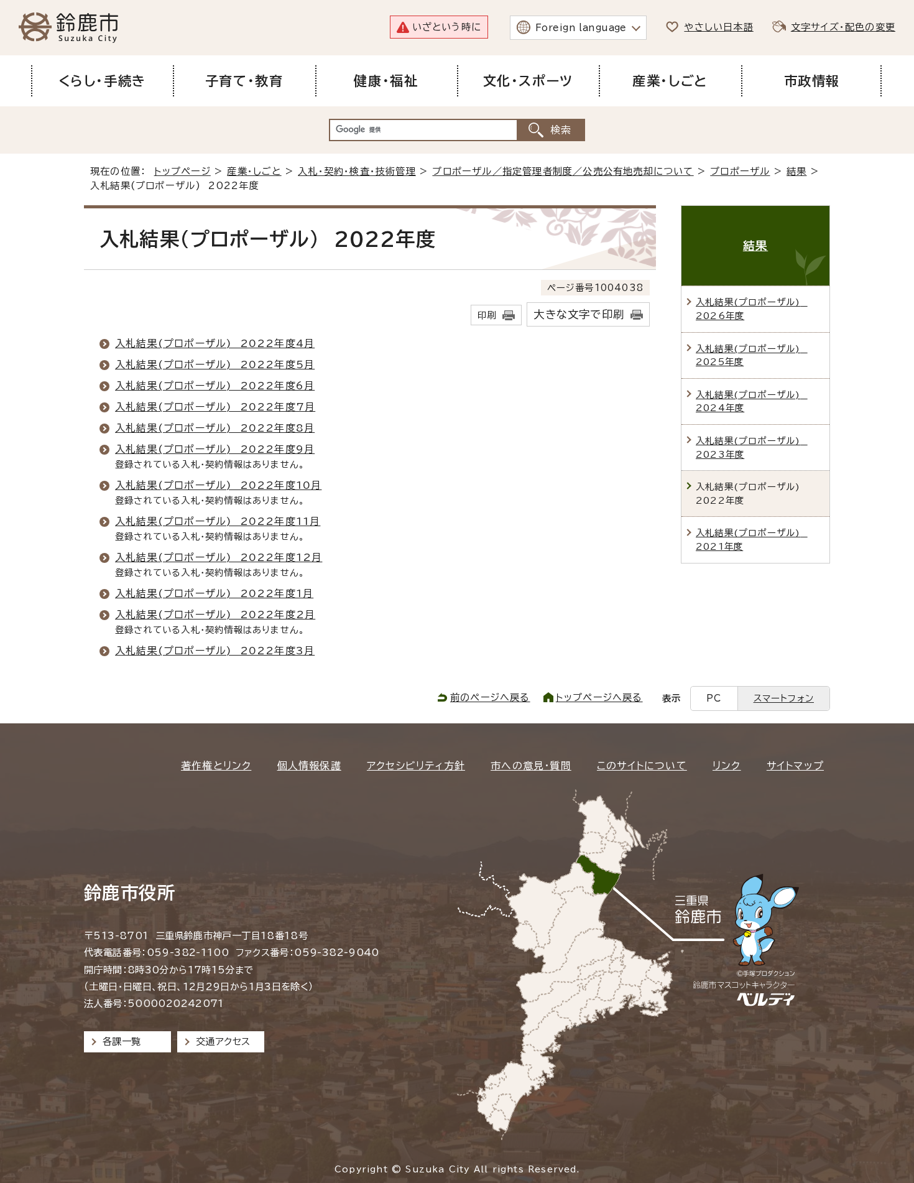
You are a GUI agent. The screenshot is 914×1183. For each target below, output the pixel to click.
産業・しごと (254, 171)
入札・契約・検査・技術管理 (357, 171)
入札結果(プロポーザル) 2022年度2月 (215, 614)
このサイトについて (642, 766)
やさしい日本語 (718, 27)
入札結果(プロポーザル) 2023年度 (752, 447)
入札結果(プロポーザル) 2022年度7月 (215, 407)
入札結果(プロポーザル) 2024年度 (752, 401)
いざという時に (446, 27)
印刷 (487, 315)
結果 (796, 171)
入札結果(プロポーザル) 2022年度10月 (218, 485)
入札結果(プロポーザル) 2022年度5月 (215, 364)
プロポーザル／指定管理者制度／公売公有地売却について (562, 171)
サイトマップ (795, 766)
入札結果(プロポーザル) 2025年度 (752, 355)
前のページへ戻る (490, 697)
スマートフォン (784, 698)
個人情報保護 (309, 766)
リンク (727, 766)
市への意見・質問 (531, 766)
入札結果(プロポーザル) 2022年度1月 (214, 593)
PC (713, 698)
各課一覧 (122, 1041)
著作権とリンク (216, 766)
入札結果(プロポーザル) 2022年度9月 (215, 449)
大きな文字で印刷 (578, 314)
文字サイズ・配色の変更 (843, 27)
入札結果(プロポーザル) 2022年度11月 (217, 521)
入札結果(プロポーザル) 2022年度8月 (215, 428)
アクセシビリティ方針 (416, 766)
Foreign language (581, 27)
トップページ (182, 171)
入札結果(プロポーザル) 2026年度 (752, 308)
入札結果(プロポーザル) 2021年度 (752, 539)
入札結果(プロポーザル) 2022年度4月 (215, 343)
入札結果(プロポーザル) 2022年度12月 (218, 557)
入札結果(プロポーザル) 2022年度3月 (215, 651)
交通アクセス (223, 1041)
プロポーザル (740, 171)
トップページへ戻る (599, 697)
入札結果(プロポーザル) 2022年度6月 (215, 386)
